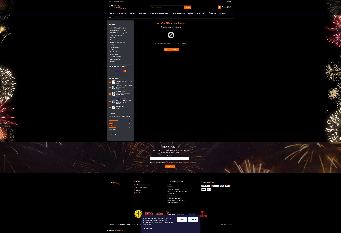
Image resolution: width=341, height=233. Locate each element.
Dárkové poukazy (115, 59)
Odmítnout (182, 219)
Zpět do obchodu (171, 49)
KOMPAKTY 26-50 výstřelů (118, 30)
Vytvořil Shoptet (227, 224)
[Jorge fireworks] (170, 214)
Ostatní (112, 49)
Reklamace (171, 196)
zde (150, 224)
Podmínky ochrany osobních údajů (178, 191)
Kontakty (170, 187)
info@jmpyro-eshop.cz (143, 185)
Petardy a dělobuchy (116, 35)
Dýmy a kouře (114, 40)
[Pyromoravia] (149, 214)
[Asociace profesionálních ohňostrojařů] (138, 214)
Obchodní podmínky (173, 189)
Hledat (187, 7)
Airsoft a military (114, 52)
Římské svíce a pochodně (117, 42)
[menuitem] (117, 13)
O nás (169, 184)
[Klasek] (159, 214)
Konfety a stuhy (114, 54)
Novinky (112, 61)
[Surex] (202, 214)
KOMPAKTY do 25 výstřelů (118, 28)
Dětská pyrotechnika (116, 56)
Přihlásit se (169, 166)
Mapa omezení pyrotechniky (176, 200)
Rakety (112, 44)
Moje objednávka (173, 202)
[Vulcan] (191, 214)
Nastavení (148, 229)
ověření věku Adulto (120, 230)
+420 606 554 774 (141, 187)
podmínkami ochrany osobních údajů (178, 162)
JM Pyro (138, 190)
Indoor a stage (114, 47)
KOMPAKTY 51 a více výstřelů (118, 33)
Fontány (112, 37)
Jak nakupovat (172, 193)
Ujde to (111, 122)
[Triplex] (181, 214)
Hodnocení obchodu (174, 198)
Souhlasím (193, 219)
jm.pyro (138, 192)
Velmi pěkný (112, 119)
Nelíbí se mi (112, 126)
